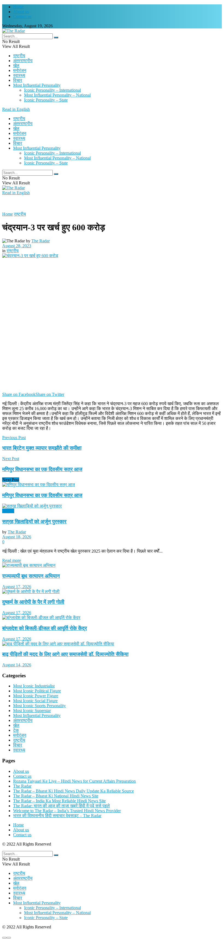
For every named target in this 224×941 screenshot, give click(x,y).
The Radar (40, 241)
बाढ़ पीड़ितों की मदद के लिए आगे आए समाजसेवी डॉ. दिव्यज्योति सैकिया (65, 654)
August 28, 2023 (16, 245)
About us (21, 11)
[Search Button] (56, 37)
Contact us (22, 16)
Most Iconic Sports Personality (39, 705)
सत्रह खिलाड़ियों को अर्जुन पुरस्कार (34, 521)
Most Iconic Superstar (32, 710)
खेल (16, 65)
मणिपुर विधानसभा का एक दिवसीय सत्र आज (42, 495)
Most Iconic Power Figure (35, 695)
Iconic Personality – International (52, 90)
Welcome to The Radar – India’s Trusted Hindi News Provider (67, 810)
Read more (11, 560)
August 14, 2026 (16, 665)
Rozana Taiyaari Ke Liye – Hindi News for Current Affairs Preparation (74, 781)
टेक (16, 730)
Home (18, 6)
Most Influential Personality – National (57, 95)
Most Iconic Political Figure (37, 691)
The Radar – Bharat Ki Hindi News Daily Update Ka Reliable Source (73, 791)
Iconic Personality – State (46, 100)
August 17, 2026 (16, 586)
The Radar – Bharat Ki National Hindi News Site (55, 796)
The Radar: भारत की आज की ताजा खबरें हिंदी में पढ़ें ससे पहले (61, 805)
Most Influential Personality (37, 85)
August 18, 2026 (16, 537)
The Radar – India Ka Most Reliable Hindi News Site (59, 800)
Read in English (16, 109)
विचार (17, 80)
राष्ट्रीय (19, 55)
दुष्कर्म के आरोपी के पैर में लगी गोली (33, 602)
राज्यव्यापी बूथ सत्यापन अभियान (31, 576)
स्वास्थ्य (19, 75)
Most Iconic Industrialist (34, 686)
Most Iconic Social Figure (35, 700)
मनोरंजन (19, 70)
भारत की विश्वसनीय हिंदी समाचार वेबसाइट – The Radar (57, 815)
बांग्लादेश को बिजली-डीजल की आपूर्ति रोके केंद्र (44, 628)
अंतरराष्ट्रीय (23, 60)
